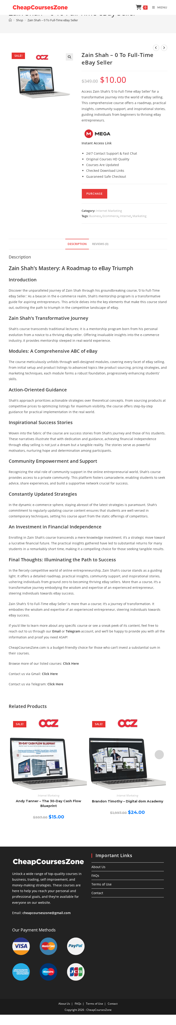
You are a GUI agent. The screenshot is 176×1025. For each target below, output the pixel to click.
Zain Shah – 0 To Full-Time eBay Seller (53, 20)
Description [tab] (77, 244)
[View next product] (164, 48)
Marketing (139, 216)
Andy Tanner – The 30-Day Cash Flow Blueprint (48, 803)
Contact (97, 893)
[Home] (10, 20)
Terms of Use (101, 884)
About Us (98, 867)
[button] (69, 57)
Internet (125, 216)
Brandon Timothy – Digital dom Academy (127, 801)
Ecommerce (110, 216)
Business (95, 216)
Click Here (71, 663)
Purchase (94, 194)
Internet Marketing (109, 211)
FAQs (95, 875)
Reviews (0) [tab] (100, 244)
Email (56, 631)
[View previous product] (156, 48)
